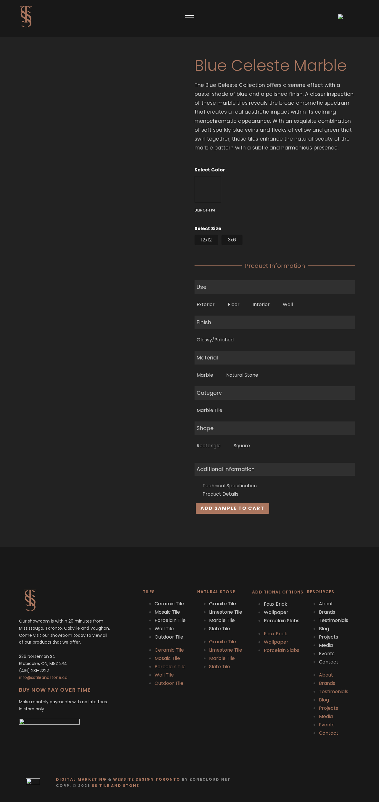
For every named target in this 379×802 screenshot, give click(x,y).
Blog (324, 628)
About (326, 603)
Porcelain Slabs (281, 620)
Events (327, 653)
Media (326, 645)
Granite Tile (222, 603)
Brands (327, 612)
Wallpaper (276, 612)
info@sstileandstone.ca (43, 677)
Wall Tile (164, 628)
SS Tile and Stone (115, 785)
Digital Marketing (81, 779)
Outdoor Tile (169, 637)
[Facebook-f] (342, 782)
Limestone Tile (225, 612)
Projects (328, 637)
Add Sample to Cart (232, 508)
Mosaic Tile (167, 612)
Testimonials (333, 620)
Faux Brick (275, 604)
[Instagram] (353, 782)
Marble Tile (222, 620)
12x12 (206, 239)
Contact (328, 661)
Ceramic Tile (169, 603)
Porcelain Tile (170, 620)
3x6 (232, 239)
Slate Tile (219, 628)
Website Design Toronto (146, 779)
